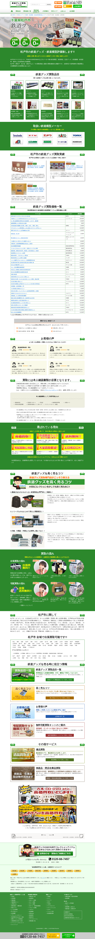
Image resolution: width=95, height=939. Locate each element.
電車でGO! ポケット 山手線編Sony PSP (20, 230)
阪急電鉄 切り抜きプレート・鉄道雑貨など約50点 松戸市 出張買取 (36, 166)
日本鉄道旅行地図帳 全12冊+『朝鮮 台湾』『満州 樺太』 (25, 225)
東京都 (14, 870)
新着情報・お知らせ (70, 906)
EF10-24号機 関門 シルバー (17, 264)
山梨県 (14, 874)
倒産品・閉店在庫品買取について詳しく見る (59, 778)
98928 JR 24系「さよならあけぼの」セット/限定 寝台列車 (25, 279)
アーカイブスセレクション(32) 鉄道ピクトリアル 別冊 (24, 248)
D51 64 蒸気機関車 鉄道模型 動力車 (19, 272)
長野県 (77, 870)
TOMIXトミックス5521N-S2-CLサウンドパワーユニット (24, 218)
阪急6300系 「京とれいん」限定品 (19, 255)
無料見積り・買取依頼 (16, 905)
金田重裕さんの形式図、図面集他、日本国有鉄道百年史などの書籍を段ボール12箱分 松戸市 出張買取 (36, 189)
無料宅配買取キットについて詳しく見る (60, 735)
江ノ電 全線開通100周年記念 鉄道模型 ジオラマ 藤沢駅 (24, 221)
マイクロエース (51, 905)
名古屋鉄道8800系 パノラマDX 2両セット (21, 302)
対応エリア (54, 11)
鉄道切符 (31, 915)
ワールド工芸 (50, 911)
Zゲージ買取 (32, 904)
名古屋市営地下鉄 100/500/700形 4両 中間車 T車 (22, 262)
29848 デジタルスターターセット (19, 293)
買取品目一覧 (32, 896)
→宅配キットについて (26, 605)
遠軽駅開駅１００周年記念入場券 (19, 223)
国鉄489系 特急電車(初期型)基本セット (20, 307)
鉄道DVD (31, 917)
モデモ (48, 909)
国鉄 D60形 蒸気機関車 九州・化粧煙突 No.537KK (22, 298)
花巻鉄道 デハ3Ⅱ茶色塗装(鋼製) (18, 295)
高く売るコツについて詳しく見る (60, 698)
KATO (48, 902)
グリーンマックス (51, 907)
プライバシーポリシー (51, 390)
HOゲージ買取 (32, 900)
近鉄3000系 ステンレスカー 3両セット (20, 276)
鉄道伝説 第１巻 (15, 233)
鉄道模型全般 (50, 913)
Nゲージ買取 (32, 902)
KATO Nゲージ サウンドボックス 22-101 (20, 216)
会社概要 (72, 11)
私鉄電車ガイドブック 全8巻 (18, 253)
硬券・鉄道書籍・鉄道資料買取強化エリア (36, 15)
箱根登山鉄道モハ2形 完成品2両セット (20, 300)
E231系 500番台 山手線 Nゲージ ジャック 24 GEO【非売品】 (25, 283)
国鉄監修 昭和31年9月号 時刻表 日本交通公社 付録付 (25, 250)
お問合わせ (13, 904)
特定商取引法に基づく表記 (17, 917)
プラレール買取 (33, 907)
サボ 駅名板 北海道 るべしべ (17, 288)
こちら (43, 877)
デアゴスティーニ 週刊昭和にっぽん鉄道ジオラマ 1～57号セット (26, 228)
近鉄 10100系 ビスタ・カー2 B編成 (19, 305)
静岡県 (46, 870)
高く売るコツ (14, 911)
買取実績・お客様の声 (70, 908)
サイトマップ (14, 924)
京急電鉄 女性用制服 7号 (17, 286)
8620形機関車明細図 (16, 246)
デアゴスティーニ (33, 918)
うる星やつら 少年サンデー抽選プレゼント (21, 241)
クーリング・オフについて (17, 922)
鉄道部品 (31, 898)
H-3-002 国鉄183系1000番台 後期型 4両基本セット (23, 309)
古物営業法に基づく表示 (17, 920)
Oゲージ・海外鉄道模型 (34, 905)
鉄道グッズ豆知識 (69, 903)
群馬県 (69, 870)
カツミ (48, 898)
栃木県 (62, 870)
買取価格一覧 (32, 920)
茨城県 (54, 870)
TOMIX (49, 904)
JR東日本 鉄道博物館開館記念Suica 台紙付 (22, 243)
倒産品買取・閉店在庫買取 (71, 896)
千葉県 (30, 870)
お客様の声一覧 (59, 716)
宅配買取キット (15, 902)
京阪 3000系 (14, 274)
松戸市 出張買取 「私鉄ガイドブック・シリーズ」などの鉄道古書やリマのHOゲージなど (74, 167)
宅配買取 (13, 900)
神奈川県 (38, 870)
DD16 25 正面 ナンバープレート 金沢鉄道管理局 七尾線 (25, 291)
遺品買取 (67, 898)
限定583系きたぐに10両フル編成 (18, 257)
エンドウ (49, 900)
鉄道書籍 (31, 911)
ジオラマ (31, 909)
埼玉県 (22, 870)
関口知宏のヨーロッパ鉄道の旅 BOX (19, 238)
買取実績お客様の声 (36, 11)
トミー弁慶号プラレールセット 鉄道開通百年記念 (23, 260)
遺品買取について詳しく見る (59, 759)
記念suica (31, 913)
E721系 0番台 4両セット (16, 281)
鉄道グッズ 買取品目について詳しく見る (60, 679)
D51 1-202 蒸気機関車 (16, 312)
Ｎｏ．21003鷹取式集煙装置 (17, 267)
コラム (66, 905)
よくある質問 (14, 909)
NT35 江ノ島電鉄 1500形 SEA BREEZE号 (20, 269)
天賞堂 (48, 896)
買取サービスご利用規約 (17, 918)
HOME (13, 15)
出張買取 (13, 898)
